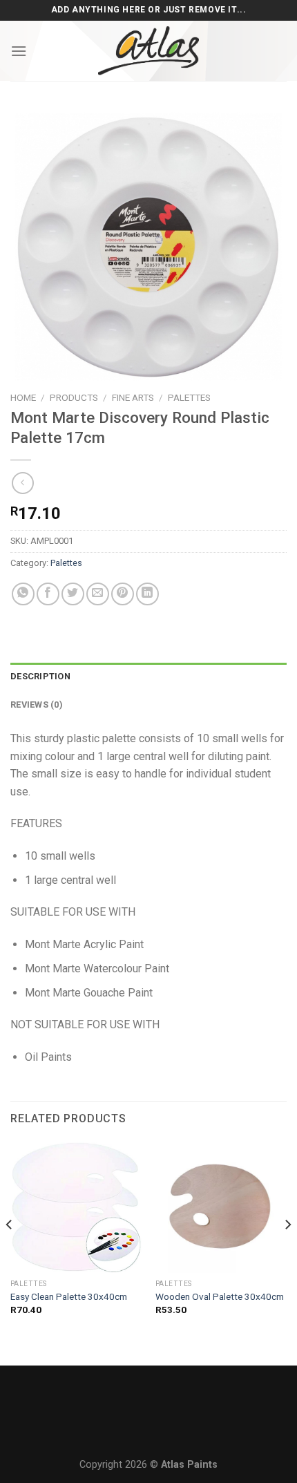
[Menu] (18, 51)
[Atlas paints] (148, 51)
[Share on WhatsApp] (23, 594)
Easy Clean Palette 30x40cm (68, 1296)
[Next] (287, 1252)
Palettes (189, 397)
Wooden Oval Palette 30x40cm (219, 1296)
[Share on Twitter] (72, 594)
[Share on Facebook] (48, 594)
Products (74, 397)
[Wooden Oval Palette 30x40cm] (221, 1206)
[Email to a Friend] (97, 594)
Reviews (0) (36, 704)
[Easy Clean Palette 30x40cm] (76, 1206)
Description (40, 676)
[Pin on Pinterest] (122, 594)
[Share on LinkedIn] (147, 594)
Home (23, 397)
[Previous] (10, 1252)
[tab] (148, 676)
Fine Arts (133, 397)
